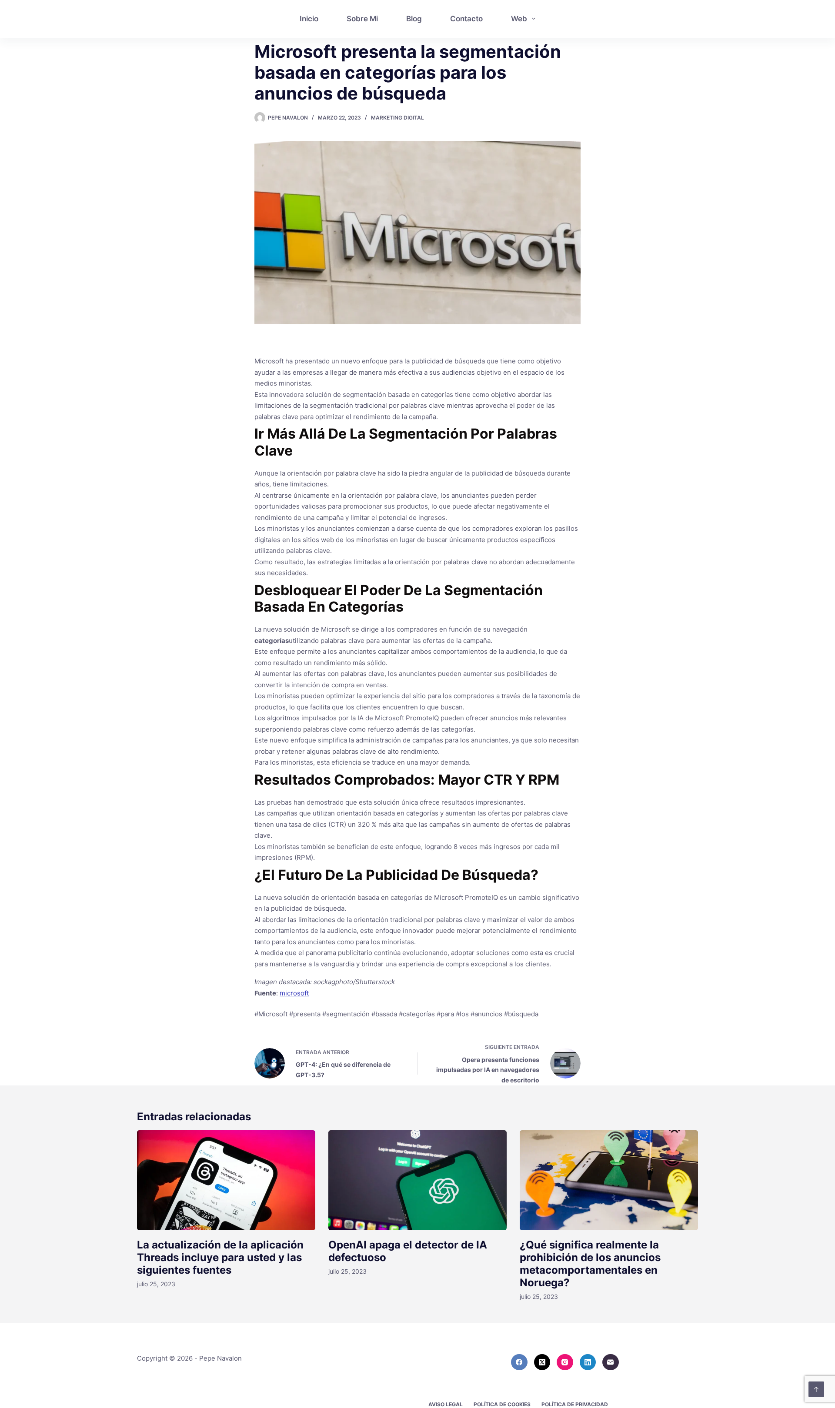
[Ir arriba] (816, 1389)
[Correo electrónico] (610, 1362)
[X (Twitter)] (542, 1362)
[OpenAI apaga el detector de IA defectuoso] (417, 1180)
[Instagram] (565, 1362)
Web (519, 18)
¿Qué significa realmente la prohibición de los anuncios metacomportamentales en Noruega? (590, 1263)
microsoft (294, 993)
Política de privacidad (574, 1404)
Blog (414, 18)
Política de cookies (502, 1404)
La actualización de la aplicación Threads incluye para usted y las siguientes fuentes (220, 1257)
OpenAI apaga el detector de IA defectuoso (407, 1251)
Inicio (309, 18)
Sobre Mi (362, 18)
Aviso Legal (445, 1404)
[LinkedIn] (588, 1362)
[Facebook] (519, 1362)
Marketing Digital (397, 117)
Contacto (466, 18)
